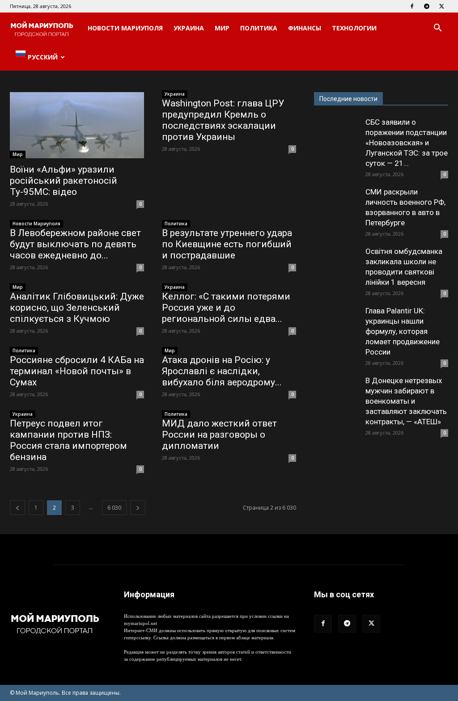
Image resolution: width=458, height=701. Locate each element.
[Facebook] (412, 6)
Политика (258, 28)
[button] (437, 29)
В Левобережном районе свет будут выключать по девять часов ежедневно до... (75, 244)
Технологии (354, 28)
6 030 (114, 507)
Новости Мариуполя (125, 28)
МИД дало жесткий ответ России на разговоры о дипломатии (219, 434)
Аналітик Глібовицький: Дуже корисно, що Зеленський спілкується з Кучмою (77, 307)
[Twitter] (441, 6)
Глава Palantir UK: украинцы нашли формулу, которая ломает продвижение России (402, 331)
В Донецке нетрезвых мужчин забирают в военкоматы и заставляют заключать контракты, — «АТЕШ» (406, 401)
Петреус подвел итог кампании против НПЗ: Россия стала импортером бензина (68, 440)
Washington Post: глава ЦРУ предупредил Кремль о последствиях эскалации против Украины (223, 120)
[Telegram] (426, 6)
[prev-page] (17, 507)
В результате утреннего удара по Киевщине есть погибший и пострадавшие (227, 244)
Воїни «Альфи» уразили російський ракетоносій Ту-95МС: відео (63, 180)
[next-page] (137, 507)
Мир (222, 28)
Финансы (304, 28)
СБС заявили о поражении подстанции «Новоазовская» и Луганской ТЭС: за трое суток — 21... (406, 143)
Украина (189, 28)
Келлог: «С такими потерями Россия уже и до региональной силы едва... (226, 307)
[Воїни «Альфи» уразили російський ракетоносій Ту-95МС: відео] (77, 125)
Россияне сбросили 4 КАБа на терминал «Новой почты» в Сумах (77, 371)
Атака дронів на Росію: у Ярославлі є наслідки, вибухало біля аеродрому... (222, 371)
